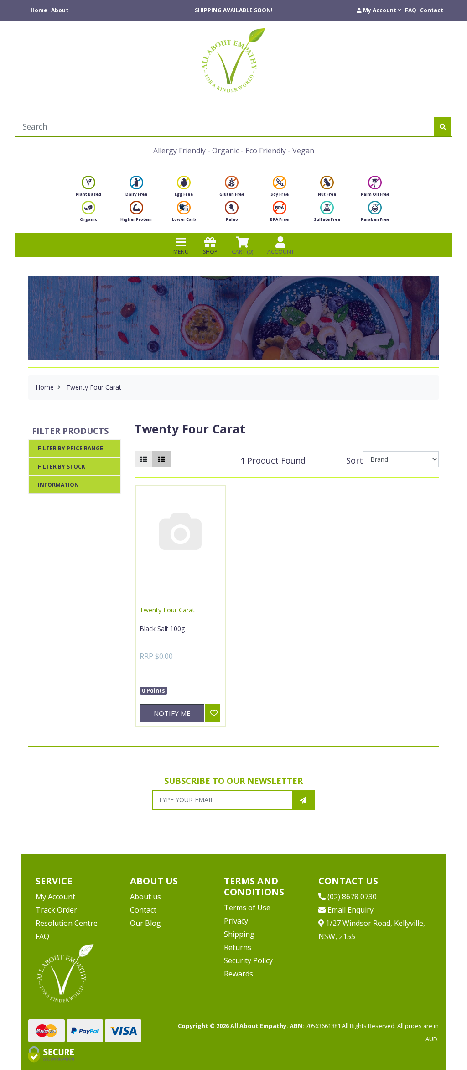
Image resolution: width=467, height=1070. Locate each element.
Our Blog (145, 923)
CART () (242, 252)
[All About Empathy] (233, 59)
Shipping (239, 934)
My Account (55, 897)
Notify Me (172, 713)
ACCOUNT (280, 252)
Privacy (236, 921)
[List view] (161, 459)
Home (39, 10)
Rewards (238, 974)
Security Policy (248, 960)
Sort (353, 460)
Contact (431, 10)
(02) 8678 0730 (351, 897)
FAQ (410, 10)
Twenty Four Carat (167, 609)
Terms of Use (247, 908)
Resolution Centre (67, 923)
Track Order (56, 910)
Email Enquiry (350, 910)
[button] (379, 10)
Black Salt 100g (162, 628)
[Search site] (443, 126)
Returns (237, 947)
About (59, 10)
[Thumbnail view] (144, 459)
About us (145, 897)
